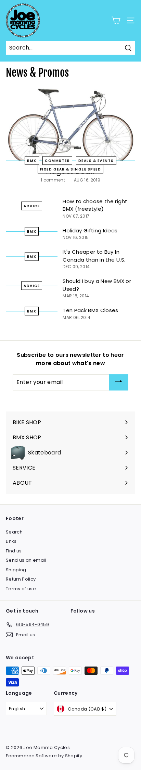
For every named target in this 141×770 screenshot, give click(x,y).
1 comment (53, 180)
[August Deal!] (70, 124)
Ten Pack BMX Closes (90, 310)
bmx (32, 256)
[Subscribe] (118, 382)
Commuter (57, 160)
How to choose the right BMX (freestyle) (95, 205)
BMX (32, 160)
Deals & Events (96, 160)
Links (11, 541)
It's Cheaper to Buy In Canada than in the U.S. (94, 255)
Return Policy (21, 579)
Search (14, 532)
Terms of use (21, 588)
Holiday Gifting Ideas (90, 230)
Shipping (16, 569)
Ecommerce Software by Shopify (44, 755)
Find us (14, 551)
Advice (32, 205)
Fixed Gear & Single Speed (70, 169)
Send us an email (26, 560)
